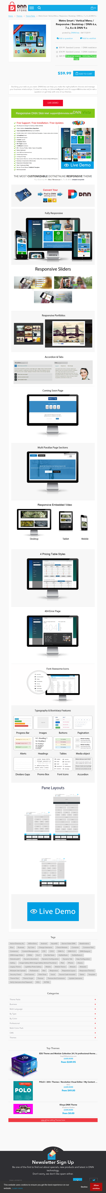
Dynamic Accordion (31, 959)
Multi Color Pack (16, 1028)
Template (91, 974)
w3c (38, 982)
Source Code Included (67, 974)
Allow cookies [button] (96, 1186)
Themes (40, 978)
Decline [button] (84, 1187)
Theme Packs (15, 999)
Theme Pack (14, 978)
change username (45, 947)
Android (44, 943)
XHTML (46, 982)
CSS (43, 951)
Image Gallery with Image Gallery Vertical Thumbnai (38, 963)
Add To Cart (85, 74)
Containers (14, 951)
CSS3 (52, 951)
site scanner (29, 974)
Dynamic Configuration (50, 959)
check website (61, 947)
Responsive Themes (87, 971)
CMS (12, 1033)
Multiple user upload (17, 971)
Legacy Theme (15, 967)
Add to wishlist (89, 39)
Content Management (30, 951)
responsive (54, 971)
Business (21, 947)
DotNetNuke (63, 955)
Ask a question (66, 39)
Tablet (82, 974)
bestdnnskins (84, 943)
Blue (11, 947)
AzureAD (54, 943)
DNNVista (75, 33)
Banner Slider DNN (68, 943)
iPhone (70, 963)
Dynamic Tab (67, 959)
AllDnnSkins (32, 943)
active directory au (17, 943)
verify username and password (21, 982)
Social (53, 974)
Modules (83, 967)
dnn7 (38, 955)
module (72, 967)
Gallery (12, 963)
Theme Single (28, 978)
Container (75, 947)
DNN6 (30, 955)
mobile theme (60, 967)
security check (15, 974)
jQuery (80, 963)
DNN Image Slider (16, 955)
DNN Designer (85, 951)
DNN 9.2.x (71, 951)
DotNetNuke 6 (77, 955)
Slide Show (42, 974)
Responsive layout (68, 971)
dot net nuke (49, 955)
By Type (13, 1014)
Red (44, 971)
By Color (31, 947)
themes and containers (56, 978)
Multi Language (16, 1009)
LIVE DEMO (53, 103)
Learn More (68, 1058)
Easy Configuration (83, 959)
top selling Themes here (53, 1120)
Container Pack (88, 947)
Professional (34, 971)
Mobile (48, 967)
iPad (62, 963)
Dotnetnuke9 (15, 959)
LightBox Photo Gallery (33, 967)
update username (75, 978)
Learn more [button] (17, 1188)
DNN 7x (61, 951)
